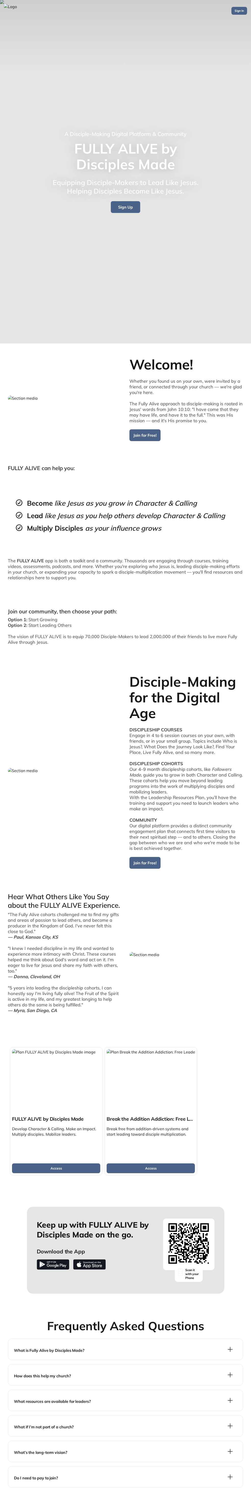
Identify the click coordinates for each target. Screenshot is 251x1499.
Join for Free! (145, 435)
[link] (56, 1111)
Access (56, 1168)
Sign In (239, 11)
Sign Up (125, 207)
